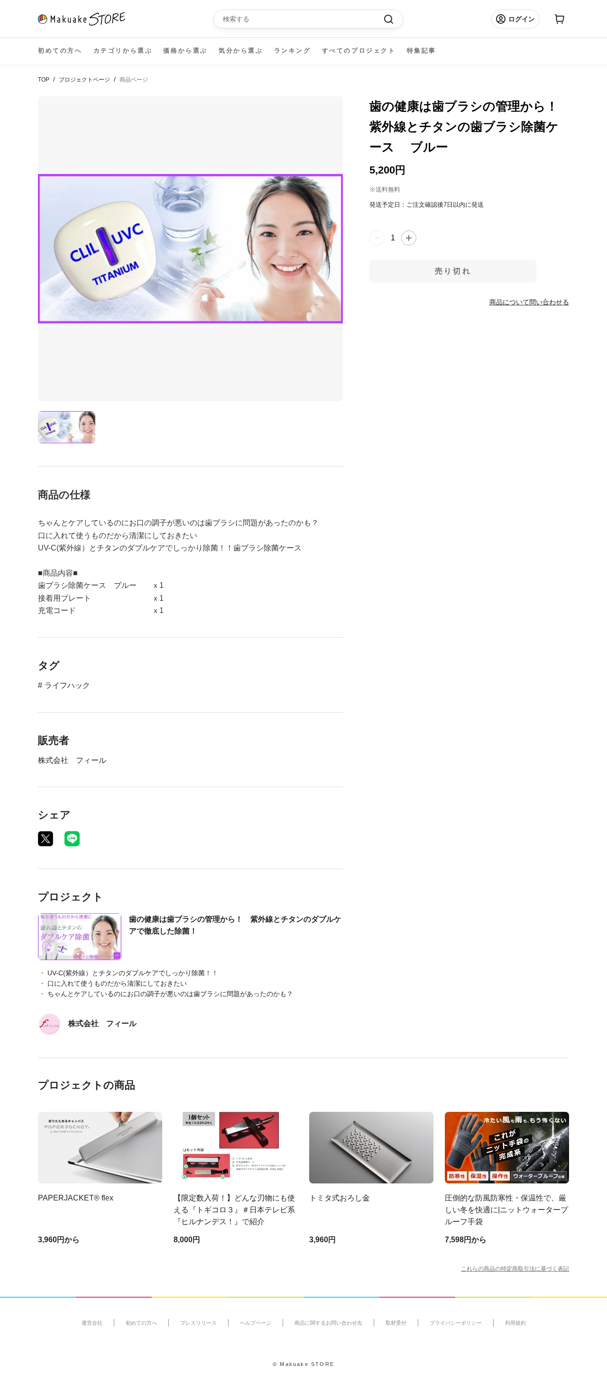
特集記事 (421, 50)
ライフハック (67, 685)
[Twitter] (45, 838)
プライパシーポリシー (456, 1323)
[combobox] (303, 19)
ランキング (292, 50)
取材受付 (396, 1323)
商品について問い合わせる (529, 302)
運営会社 (92, 1323)
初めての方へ (60, 50)
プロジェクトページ (84, 79)
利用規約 (515, 1323)
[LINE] (72, 838)
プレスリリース (198, 1323)
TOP (43, 79)
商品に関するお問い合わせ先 (328, 1323)
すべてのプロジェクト (359, 50)
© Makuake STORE (303, 1364)
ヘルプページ (255, 1323)
